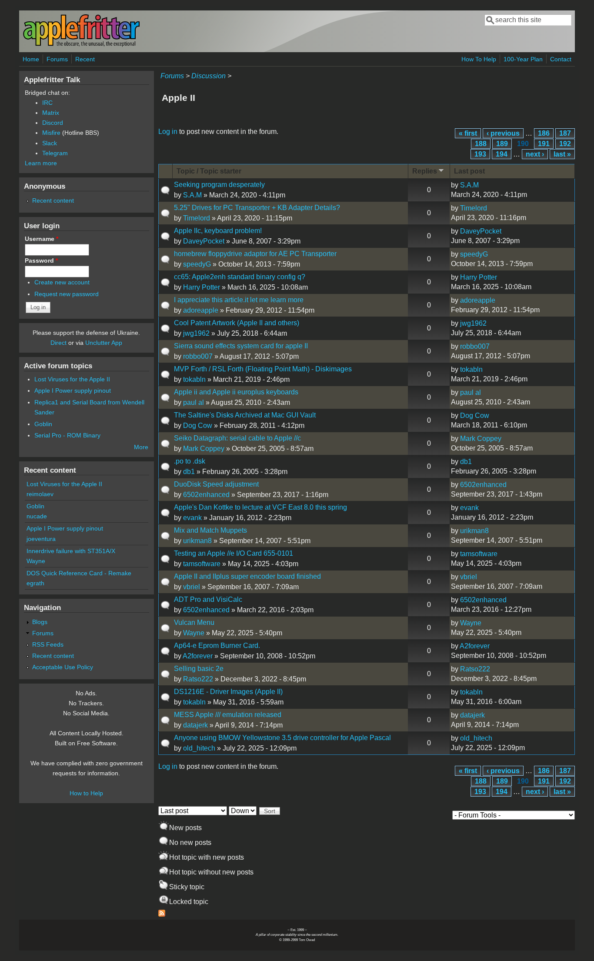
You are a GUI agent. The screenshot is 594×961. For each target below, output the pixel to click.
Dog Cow (197, 425)
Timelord (196, 218)
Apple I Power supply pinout (72, 390)
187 (565, 133)
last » (562, 154)
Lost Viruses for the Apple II (72, 379)
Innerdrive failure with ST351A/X (71, 550)
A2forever (198, 656)
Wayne (193, 633)
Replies (424, 171)
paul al (193, 402)
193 (480, 154)
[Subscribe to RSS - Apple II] (161, 914)
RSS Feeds (47, 644)
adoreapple (200, 310)
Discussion (208, 76)
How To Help (478, 59)
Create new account (62, 282)
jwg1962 (196, 333)
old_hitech (199, 748)
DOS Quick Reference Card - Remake (79, 573)
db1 (189, 471)
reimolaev (40, 494)
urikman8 (197, 540)
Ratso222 (198, 679)
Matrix (50, 112)
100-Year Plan (523, 59)
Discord (52, 122)
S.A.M (192, 195)
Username (41, 238)
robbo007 (198, 356)
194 (501, 154)
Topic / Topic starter (209, 171)
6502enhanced (206, 494)
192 (565, 143)
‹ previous (503, 133)
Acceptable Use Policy (62, 667)
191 (544, 143)
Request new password (66, 293)
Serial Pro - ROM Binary (67, 435)
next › (535, 154)
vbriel (191, 587)
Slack (49, 143)
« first (468, 133)
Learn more (41, 163)
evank (192, 517)
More (141, 447)
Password (41, 260)
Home (31, 59)
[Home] (81, 45)
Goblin (43, 423)
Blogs (39, 621)
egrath (35, 583)
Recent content (53, 200)
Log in (167, 131)
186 (544, 133)
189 (502, 143)
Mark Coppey (203, 448)
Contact (560, 59)
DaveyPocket (203, 241)
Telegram (55, 153)
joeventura (41, 538)
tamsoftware (201, 563)
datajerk (195, 725)
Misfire (51, 132)
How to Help (86, 793)
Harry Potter (201, 287)
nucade (37, 516)
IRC (47, 102)
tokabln (194, 379)
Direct (58, 342)
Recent (85, 59)
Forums (57, 59)
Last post (469, 171)
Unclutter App (103, 342)
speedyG (197, 264)
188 (481, 143)
